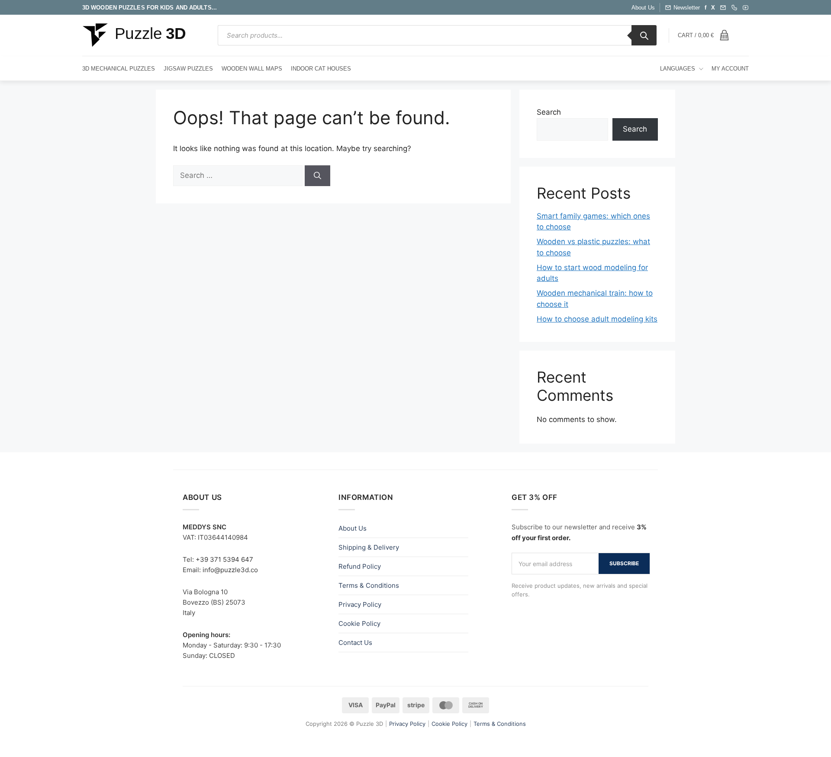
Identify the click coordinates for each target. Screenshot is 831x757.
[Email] (723, 7)
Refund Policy (359, 566)
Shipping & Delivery (368, 547)
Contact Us (355, 642)
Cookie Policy (359, 623)
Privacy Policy (359, 604)
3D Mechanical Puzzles (118, 68)
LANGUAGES (677, 68)
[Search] (644, 35)
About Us (643, 7)
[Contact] (734, 7)
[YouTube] (745, 7)
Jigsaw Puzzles (188, 68)
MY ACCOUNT (730, 68)
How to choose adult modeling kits (597, 319)
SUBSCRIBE (624, 563)
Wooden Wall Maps (252, 68)
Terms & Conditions (368, 585)
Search (549, 112)
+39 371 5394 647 (224, 559)
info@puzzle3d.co (230, 570)
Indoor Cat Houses (321, 68)
